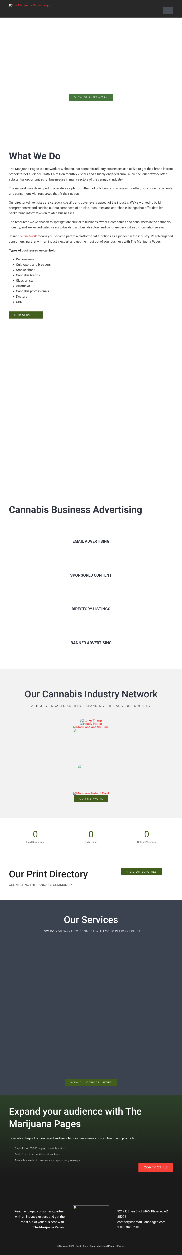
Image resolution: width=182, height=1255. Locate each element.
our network (28, 236)
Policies (121, 1246)
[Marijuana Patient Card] (91, 793)
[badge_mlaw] (91, 727)
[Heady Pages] (91, 724)
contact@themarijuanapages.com (141, 1222)
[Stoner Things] (91, 720)
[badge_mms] (91, 766)
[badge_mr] (91, 730)
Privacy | (112, 1246)
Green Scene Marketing (95, 1246)
